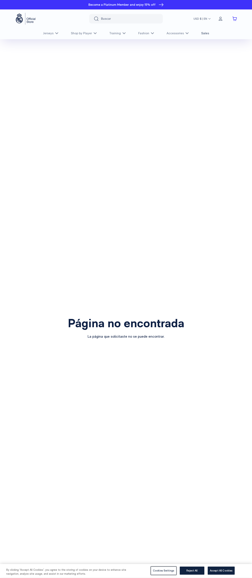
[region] (126, 571)
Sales (205, 33)
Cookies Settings (163, 570)
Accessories (175, 33)
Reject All (191, 570)
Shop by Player (81, 33)
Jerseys (48, 33)
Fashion (143, 33)
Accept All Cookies (221, 570)
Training (115, 33)
